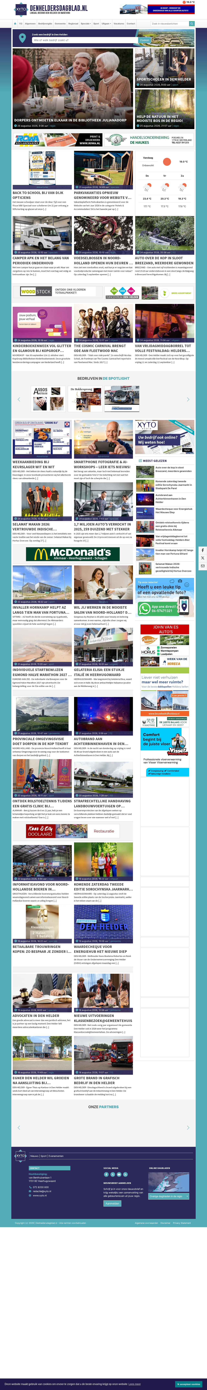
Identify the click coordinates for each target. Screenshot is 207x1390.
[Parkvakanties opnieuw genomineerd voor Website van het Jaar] (103, 170)
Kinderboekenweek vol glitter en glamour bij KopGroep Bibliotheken (42, 348)
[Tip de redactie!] (164, 597)
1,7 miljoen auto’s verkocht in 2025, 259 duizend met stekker (102, 526)
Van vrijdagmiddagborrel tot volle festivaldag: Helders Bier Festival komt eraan (163, 348)
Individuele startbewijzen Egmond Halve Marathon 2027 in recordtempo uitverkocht (42, 672)
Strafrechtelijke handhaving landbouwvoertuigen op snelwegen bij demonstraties (102, 803)
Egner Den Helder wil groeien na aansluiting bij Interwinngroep (41, 1080)
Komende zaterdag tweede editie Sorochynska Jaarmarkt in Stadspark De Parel (102, 887)
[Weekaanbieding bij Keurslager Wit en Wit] (42, 439)
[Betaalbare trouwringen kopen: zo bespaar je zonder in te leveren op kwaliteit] (42, 924)
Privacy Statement (182, 1223)
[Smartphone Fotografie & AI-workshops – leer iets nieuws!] (103, 439)
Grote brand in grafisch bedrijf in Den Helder (97, 1080)
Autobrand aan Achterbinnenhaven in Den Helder (99, 741)
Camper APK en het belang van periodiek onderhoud (41, 260)
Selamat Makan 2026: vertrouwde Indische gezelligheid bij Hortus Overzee (35, 527)
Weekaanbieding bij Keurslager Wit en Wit (34, 464)
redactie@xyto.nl (42, 1191)
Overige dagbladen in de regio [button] (166, 1196)
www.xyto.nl (40, 1195)
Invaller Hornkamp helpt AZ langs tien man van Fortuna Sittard (39, 610)
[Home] (15, 23)
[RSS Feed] (126, 1174)
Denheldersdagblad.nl (59, 8)
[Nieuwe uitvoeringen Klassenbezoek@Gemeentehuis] (103, 993)
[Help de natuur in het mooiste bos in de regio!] (164, 109)
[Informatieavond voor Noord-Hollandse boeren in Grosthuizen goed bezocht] (42, 861)
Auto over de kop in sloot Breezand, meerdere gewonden (164, 260)
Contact (131, 23)
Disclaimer (165, 1223)
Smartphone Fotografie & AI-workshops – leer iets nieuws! (102, 464)
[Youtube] (119, 1174)
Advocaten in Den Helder (36, 1015)
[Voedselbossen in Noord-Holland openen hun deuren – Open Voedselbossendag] (103, 235)
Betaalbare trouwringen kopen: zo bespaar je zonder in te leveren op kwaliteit (41, 949)
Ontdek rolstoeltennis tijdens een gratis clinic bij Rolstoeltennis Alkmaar (42, 803)
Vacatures (119, 23)
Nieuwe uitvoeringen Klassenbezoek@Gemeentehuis (103, 1018)
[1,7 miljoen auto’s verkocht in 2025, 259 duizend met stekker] (103, 501)
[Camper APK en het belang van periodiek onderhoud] (42, 235)
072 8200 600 (41, 1187)
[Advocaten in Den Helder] (42, 993)
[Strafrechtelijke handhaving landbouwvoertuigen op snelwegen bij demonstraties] (103, 778)
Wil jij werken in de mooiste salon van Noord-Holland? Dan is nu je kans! (103, 610)
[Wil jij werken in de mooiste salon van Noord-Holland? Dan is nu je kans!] (103, 584)
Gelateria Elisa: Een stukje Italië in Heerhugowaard (99, 672)
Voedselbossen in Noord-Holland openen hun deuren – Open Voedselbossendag (102, 260)
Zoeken (144, 40)
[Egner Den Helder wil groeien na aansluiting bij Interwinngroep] (42, 1055)
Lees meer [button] (135, 1384)
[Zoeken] (192, 23)
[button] (15, 399)
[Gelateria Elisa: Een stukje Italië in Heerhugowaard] (103, 647)
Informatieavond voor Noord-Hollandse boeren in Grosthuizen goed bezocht (41, 887)
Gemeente (60, 23)
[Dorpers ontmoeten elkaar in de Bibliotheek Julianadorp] (73, 88)
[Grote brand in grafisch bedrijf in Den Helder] (103, 1055)
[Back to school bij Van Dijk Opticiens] (42, 170)
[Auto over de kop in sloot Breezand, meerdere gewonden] (164, 235)
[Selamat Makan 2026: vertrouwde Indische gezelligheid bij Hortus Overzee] (42, 501)
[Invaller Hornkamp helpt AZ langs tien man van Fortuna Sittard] (42, 584)
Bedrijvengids (45, 23)
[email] (203, 566)
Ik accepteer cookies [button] (188, 1384)
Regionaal (73, 23)
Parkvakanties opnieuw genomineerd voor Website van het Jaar (103, 195)
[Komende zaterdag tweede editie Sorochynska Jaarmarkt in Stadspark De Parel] (103, 861)
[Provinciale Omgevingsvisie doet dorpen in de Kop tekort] (42, 716)
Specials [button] (85, 23)
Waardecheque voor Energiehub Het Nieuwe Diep (100, 949)
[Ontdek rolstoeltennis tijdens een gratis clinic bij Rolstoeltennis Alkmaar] (42, 778)
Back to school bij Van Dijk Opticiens (38, 195)
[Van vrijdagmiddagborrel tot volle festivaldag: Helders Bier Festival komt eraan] (164, 323)
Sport (96, 23)
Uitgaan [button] (105, 23)
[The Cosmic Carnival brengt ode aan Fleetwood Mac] (103, 323)
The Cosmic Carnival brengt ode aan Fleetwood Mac (100, 348)
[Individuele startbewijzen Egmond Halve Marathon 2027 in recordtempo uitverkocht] (42, 647)
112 (20, 23)
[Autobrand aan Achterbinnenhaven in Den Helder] (103, 716)
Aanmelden (112, 1203)
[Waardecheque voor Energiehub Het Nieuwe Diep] (103, 924)
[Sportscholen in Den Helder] (164, 68)
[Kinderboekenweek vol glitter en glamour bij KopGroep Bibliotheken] (42, 323)
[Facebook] (107, 1174)
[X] (113, 1174)
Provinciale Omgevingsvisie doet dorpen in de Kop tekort (40, 741)
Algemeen (30, 23)
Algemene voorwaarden (146, 1223)
